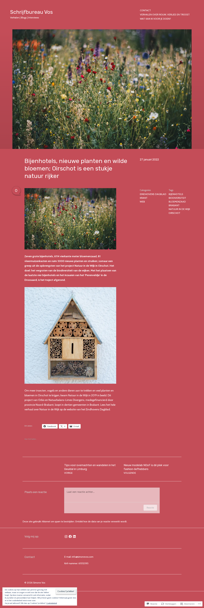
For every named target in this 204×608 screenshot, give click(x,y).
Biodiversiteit (177, 197)
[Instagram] (66, 536)
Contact (145, 10)
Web (142, 201)
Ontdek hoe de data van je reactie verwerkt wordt (101, 521)
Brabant (174, 205)
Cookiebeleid (51, 603)
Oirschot (174, 213)
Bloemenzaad (177, 201)
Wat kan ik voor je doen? (155, 18)
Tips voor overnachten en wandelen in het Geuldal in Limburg (90, 469)
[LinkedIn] (74, 536)
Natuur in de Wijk (179, 209)
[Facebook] (70, 536)
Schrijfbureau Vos (31, 12)
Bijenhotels (176, 194)
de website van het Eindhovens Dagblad (86, 409)
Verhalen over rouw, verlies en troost (165, 14)
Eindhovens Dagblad (153, 194)
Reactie (150, 507)
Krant (143, 197)
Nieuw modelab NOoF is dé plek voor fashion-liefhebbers (146, 469)
